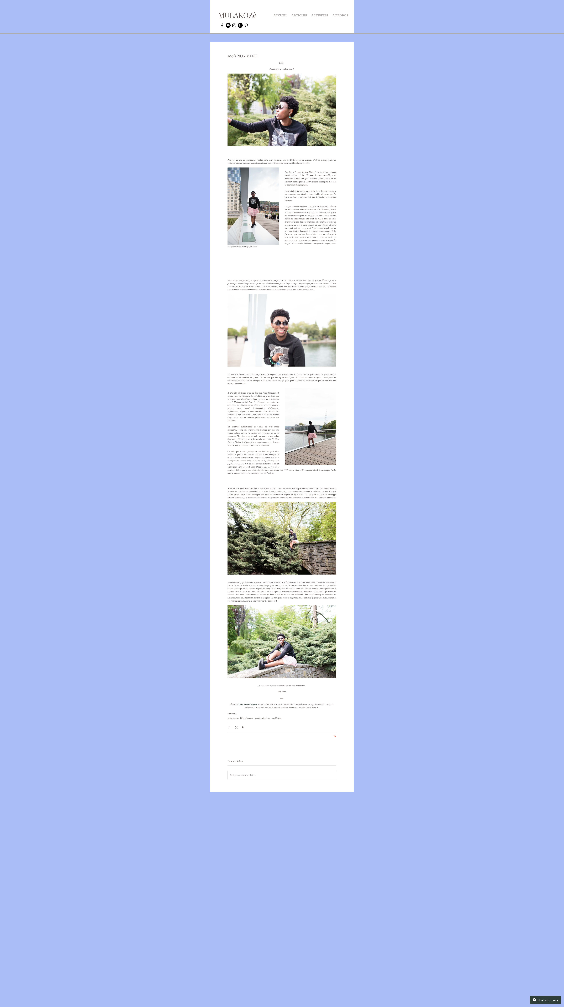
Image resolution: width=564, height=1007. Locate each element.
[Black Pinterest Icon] (246, 25)
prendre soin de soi (262, 718)
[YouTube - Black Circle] (228, 25)
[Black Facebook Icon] (222, 25)
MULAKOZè (237, 15)
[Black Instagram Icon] (234, 25)
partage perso (233, 718)
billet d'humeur (246, 718)
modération (277, 718)
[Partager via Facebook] (229, 727)
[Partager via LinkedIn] (243, 727)
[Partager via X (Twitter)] (236, 727)
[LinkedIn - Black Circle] (240, 25)
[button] (299, 15)
